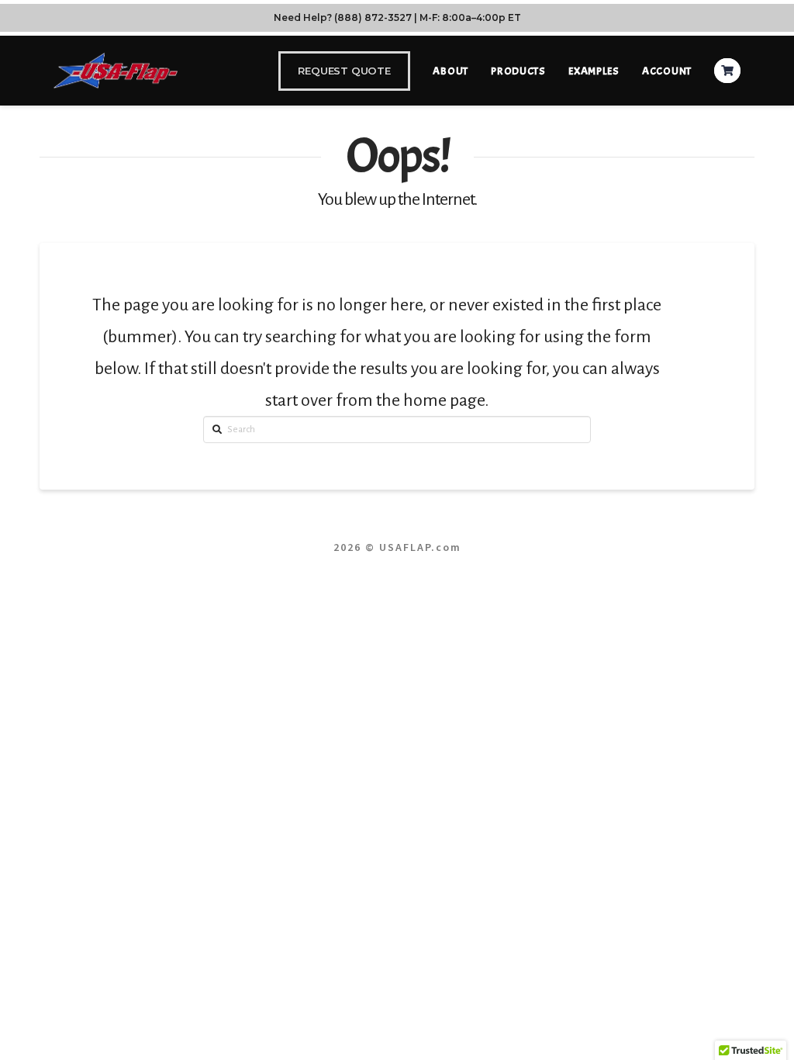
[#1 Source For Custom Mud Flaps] (116, 70)
